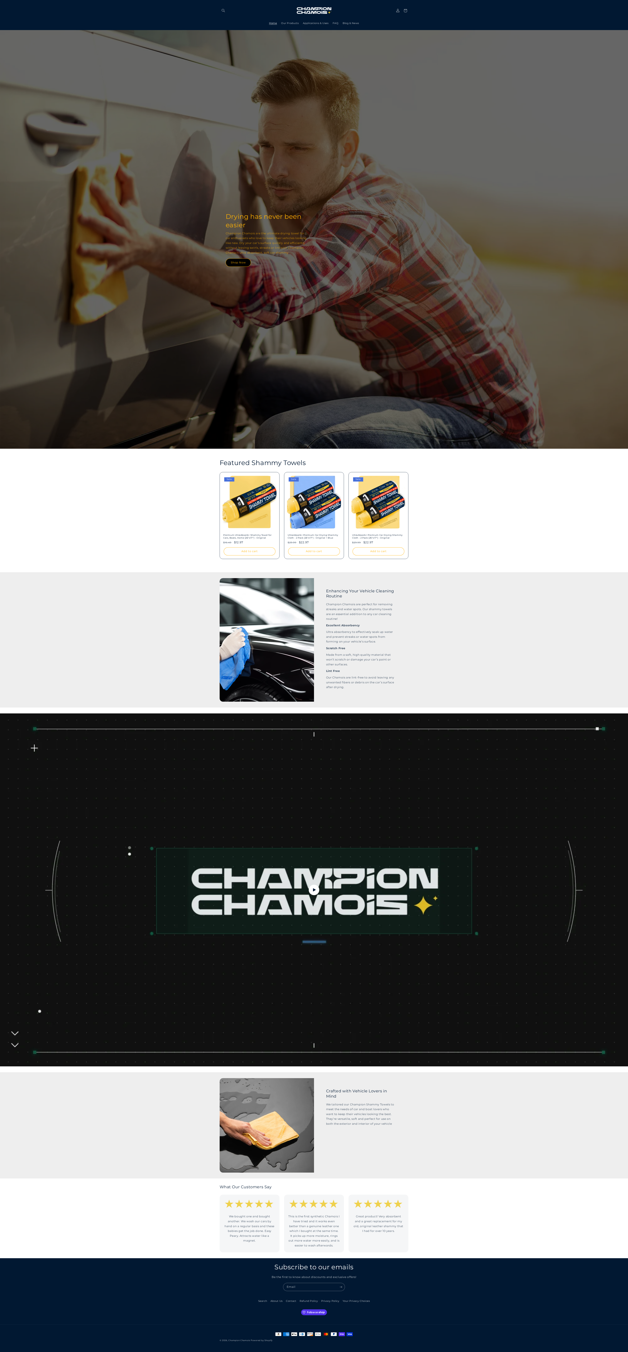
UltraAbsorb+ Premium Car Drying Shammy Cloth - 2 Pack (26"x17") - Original (377, 536)
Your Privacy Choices (356, 1301)
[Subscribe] (341, 1287)
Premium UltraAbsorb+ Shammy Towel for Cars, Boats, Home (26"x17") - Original (247, 536)
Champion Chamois (239, 1340)
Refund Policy (309, 1301)
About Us (276, 1301)
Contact (291, 1301)
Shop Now (238, 262)
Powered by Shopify (262, 1340)
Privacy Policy (330, 1301)
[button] (223, 10)
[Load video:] (314, 889)
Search (262, 1301)
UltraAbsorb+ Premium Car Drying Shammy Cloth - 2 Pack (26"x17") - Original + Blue (313, 536)
